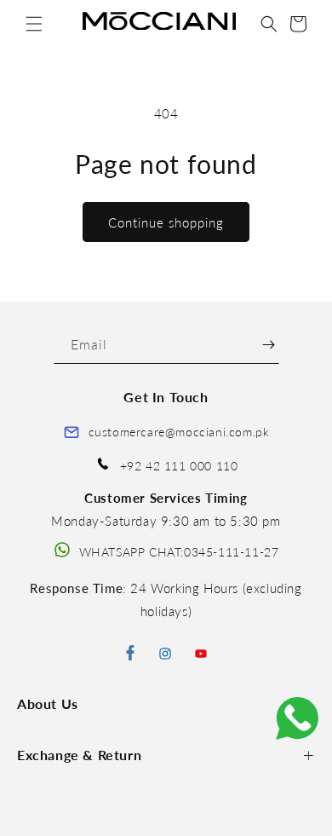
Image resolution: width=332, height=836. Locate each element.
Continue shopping (166, 222)
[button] (34, 24)
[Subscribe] (268, 345)
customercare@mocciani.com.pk (179, 431)
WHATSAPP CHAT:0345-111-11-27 (179, 552)
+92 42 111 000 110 (179, 465)
